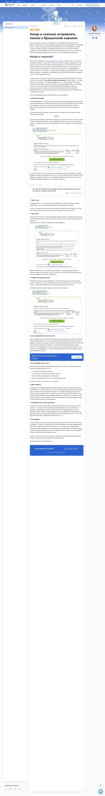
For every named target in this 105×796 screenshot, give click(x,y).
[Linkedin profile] (96, 38)
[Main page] (10, 5)
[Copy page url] (6, 788)
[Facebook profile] (93, 38)
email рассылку (42, 281)
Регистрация (77, 357)
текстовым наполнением (59, 347)
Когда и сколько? (9, 27)
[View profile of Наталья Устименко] (95, 28)
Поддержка (18, 1)
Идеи (37, 29)
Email (32, 29)
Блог (12, 1)
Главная (7, 1)
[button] (101, 792)
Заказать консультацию (92, 5)
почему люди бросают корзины (54, 61)
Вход (99, 1)
